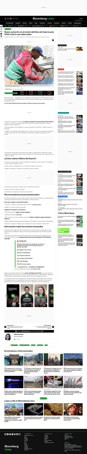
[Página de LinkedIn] (15, 434)
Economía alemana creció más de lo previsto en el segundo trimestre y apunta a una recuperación (66, 89)
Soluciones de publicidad (69, 448)
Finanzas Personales (48, 440)
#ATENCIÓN (22, 241)
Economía (46, 435)
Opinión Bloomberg (62, 196)
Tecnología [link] (50, 23)
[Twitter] (17, 339)
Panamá (25, 444)
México (25, 437)
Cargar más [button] (43, 398)
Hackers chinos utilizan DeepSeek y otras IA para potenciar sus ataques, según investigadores (13, 393)
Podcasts (46, 441)
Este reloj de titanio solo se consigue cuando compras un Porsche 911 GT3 (33, 418)
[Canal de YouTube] (10, 434)
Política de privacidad (68, 436)
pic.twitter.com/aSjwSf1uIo (36, 267)
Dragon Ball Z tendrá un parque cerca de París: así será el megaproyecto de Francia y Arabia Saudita (15, 327)
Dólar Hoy (46, 437)
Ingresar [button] (81, 18)
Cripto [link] (36, 23)
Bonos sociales (40, 345)
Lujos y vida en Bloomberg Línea (19, 401)
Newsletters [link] (18, 23)
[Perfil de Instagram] (12, 434)
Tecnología (66, 438)
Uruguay (25, 445)
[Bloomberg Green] (70, 230)
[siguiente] (53, 327)
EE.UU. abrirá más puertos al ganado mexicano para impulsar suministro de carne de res (73, 370)
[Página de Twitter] (8, 434)
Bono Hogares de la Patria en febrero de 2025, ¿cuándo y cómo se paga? (27, 103)
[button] (53, 40)
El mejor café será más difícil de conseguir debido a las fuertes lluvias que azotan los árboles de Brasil (65, 240)
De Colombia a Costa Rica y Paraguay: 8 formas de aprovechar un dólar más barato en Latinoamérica (66, 126)
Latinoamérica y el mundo (28, 435)
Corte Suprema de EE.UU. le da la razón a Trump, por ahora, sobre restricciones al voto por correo (52, 393)
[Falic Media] (75, 20)
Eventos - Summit (68, 443)
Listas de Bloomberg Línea (49, 442)
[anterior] (5, 327)
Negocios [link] (63, 23)
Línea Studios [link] (56, 23)
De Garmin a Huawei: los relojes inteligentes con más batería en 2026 (52, 418)
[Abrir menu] (5, 19)
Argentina (26, 438)
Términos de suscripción (69, 437)
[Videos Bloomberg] (70, 213)
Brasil (25, 436)
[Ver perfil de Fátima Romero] (9, 337)
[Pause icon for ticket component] (5, 26)
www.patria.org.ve (36, 204)
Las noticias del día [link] (9, 23)
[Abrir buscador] (8, 19)
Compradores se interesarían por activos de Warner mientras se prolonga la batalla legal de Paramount (32, 371)
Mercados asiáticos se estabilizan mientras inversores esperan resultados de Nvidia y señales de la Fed (66, 93)
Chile (25, 441)
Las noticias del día (14, 345)
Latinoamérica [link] (42, 23)
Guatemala (26, 449)
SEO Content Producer (18, 336)
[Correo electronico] (15, 339)
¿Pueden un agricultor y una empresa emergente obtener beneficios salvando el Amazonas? (66, 236)
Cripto (45, 439)
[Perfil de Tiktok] (17, 434)
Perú (25, 442)
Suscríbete (66, 435)
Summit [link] (30, 23)
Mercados (46, 436)
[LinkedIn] (19, 339)
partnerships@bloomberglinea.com (71, 444)
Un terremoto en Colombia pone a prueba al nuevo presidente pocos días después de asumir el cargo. (67, 221)
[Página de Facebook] (5, 434)
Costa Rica (26, 446)
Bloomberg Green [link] (77, 23)
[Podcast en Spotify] (19, 434)
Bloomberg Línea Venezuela (24, 345)
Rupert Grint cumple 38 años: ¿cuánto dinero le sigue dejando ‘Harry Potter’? (72, 418)
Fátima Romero (8, 89)
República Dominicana (28, 448)
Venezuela (7, 29)
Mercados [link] (24, 23)
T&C (65, 439)
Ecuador (25, 443)
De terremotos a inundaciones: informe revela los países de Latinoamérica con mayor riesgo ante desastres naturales (66, 244)
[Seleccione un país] (17, 19)
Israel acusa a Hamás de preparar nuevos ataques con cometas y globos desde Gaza (32, 393)
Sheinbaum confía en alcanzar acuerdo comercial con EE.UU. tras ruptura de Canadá (73, 393)
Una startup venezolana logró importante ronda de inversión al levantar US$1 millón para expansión (43, 327)
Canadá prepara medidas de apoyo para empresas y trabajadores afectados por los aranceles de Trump (53, 371)
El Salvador (26, 447)
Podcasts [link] (70, 23)
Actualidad (46, 438)
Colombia (26, 439)
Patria (46, 345)
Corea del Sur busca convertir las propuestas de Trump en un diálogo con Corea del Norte (13, 370)
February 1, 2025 (36, 269)
